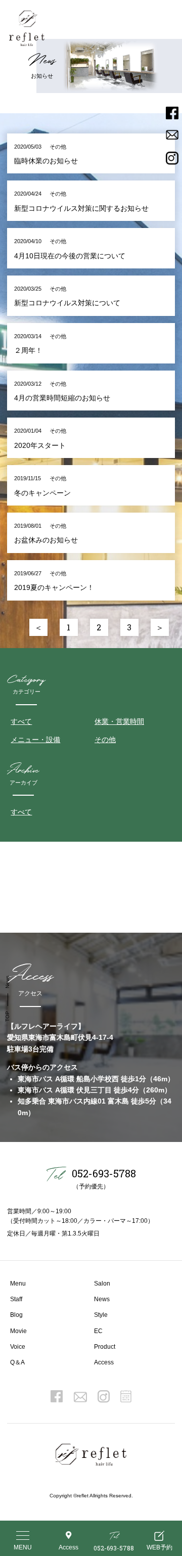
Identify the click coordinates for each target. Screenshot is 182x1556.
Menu (18, 1283)
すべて (21, 721)
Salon (102, 1283)
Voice (17, 1346)
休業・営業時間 (119, 721)
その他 (105, 740)
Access (104, 1362)
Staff (16, 1299)
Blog (16, 1314)
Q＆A (17, 1362)
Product (104, 1346)
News (102, 1299)
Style (101, 1314)
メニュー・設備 (35, 740)
